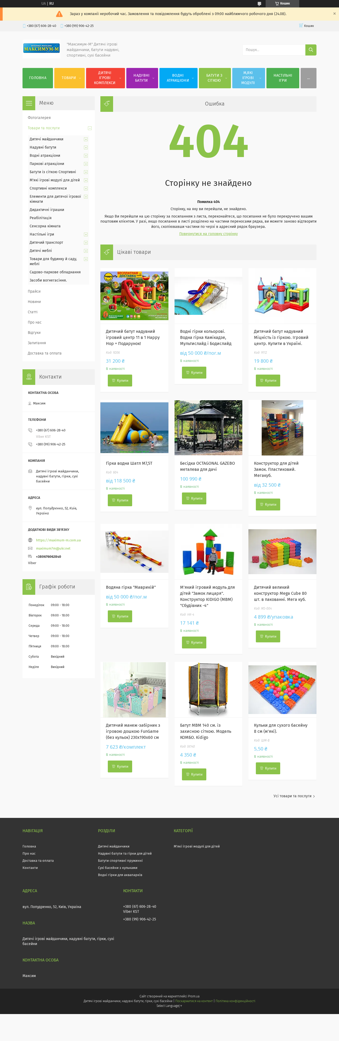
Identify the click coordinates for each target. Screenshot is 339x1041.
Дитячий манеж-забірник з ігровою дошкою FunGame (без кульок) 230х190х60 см (133, 731)
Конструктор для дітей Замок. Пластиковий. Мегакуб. (276, 469)
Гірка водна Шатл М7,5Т (129, 463)
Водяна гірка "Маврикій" (131, 587)
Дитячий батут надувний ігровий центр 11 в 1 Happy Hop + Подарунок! (133, 337)
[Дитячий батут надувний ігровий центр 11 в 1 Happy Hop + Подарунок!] (134, 296)
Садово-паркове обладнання (55, 272)
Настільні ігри (283, 78)
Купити (122, 381)
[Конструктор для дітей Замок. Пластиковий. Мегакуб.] (282, 427)
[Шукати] (310, 50)
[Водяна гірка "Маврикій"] (134, 551)
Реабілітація (41, 218)
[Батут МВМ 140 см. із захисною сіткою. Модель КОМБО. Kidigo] (209, 689)
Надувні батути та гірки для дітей (125, 853)
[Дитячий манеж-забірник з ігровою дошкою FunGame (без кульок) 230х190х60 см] (134, 689)
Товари (69, 78)
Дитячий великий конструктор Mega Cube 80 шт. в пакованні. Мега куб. (280, 593)
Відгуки (34, 333)
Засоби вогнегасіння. (48, 280)
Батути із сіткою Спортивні (53, 172)
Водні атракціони (178, 78)
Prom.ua (193, 996)
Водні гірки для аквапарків (120, 875)
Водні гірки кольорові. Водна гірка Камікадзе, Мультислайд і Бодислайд (205, 337)
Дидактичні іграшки (47, 210)
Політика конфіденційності (235, 1001)
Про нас (35, 322)
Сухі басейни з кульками (117, 868)
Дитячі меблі (41, 251)
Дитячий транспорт (46, 243)
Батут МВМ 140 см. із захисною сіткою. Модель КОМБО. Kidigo (205, 731)
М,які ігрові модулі (248, 78)
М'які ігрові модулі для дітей (55, 180)
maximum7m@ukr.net (53, 548)
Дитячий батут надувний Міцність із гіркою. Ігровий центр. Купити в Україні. (281, 337)
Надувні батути (141, 78)
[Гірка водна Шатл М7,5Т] (134, 427)
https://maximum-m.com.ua (58, 540)
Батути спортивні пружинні (120, 861)
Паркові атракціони (47, 164)
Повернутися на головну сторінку (208, 234)
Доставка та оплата (45, 353)
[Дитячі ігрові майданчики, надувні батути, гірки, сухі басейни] (41, 57)
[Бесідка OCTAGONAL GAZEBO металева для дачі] (209, 427)
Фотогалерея (39, 118)
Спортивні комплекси (48, 188)
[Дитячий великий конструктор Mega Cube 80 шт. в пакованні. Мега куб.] (282, 551)
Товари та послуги (44, 128)
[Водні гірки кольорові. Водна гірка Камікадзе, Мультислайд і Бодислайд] (209, 296)
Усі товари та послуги (292, 796)
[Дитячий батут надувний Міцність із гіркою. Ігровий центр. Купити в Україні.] (282, 296)
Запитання (37, 343)
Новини (34, 302)
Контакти (30, 868)
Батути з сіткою (214, 78)
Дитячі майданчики (46, 139)
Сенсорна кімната (45, 226)
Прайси (34, 291)
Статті (33, 312)
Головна (37, 78)
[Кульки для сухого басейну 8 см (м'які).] (282, 689)
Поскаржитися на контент (194, 1001)
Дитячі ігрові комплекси (104, 78)
